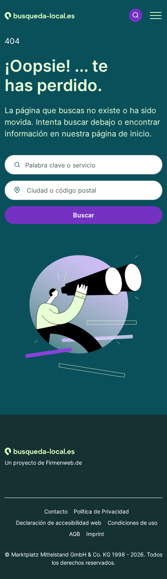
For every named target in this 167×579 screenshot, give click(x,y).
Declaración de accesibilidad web (58, 522)
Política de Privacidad (101, 511)
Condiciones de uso (132, 522)
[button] (135, 15)
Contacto (56, 511)
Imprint (95, 534)
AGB (74, 534)
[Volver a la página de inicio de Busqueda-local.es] (40, 15)
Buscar (83, 215)
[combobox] (83, 190)
